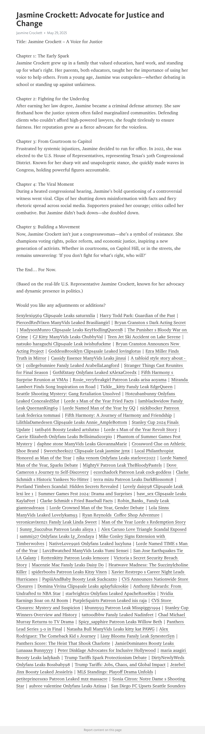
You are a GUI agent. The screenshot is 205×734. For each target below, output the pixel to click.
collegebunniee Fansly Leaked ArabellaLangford (72, 365)
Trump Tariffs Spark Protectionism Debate (105, 657)
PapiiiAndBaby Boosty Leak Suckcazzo (79, 579)
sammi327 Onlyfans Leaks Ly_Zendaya (57, 536)
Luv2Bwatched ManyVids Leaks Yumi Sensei (85, 550)
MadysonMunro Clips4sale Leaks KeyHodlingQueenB (71, 330)
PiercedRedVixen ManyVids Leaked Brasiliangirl (63, 322)
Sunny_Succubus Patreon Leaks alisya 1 (58, 529)
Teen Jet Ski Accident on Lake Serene (144, 337)
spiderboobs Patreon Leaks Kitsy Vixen (69, 572)
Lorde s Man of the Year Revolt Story (140, 429)
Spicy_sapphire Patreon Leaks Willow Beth (120, 621)
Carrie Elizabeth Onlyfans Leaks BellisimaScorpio (64, 436)
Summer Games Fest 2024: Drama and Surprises (85, 493)
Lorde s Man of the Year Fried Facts (99, 401)
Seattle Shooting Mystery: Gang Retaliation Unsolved (68, 393)
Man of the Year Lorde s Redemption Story (144, 522)
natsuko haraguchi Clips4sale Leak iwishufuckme (63, 344)
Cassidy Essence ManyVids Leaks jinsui (88, 358)
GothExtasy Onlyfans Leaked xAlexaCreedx (94, 372)
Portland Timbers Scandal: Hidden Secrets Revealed (67, 486)
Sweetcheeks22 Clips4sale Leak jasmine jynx (87, 451)
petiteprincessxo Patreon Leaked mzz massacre (62, 679)
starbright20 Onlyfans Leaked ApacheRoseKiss (111, 593)
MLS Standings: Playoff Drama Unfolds (115, 672)
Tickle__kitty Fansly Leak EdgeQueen (136, 386)
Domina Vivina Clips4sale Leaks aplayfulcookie (83, 586)
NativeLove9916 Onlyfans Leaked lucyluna (90, 543)
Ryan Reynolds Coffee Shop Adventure (121, 515)
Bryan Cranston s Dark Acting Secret (150, 322)
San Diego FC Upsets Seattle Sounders (148, 686)
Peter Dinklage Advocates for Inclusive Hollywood (107, 650)
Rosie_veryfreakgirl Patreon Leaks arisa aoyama (119, 379)
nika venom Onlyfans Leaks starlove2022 (116, 458)
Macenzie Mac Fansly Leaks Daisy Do (68, 565)
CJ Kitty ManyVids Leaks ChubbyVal (68, 337)
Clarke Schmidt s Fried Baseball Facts (76, 500)
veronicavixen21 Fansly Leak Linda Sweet (56, 522)
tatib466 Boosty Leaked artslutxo (67, 429)
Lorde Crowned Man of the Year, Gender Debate (97, 507)
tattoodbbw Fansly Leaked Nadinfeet (118, 614)
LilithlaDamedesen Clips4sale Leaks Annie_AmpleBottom (71, 422)
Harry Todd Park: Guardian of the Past (137, 315)
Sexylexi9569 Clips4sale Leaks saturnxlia (55, 315)
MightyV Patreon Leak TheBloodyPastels (122, 465)
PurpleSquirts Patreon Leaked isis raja (110, 600)
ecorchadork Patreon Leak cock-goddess (132, 472)
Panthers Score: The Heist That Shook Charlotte (63, 643)
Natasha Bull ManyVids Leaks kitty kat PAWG (110, 629)
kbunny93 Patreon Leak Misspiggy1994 (122, 607)
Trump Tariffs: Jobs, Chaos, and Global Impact (120, 664)
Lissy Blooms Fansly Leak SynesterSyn (137, 636)
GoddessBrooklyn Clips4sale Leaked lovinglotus (94, 351)
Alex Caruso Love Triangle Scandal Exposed (143, 529)
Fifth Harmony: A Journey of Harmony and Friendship (118, 415)
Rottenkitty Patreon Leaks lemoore (75, 558)
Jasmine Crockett (29, 33)
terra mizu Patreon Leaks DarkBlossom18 (133, 479)
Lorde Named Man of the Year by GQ (98, 408)
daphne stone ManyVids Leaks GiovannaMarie (82, 444)
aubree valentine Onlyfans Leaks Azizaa (67, 686)
